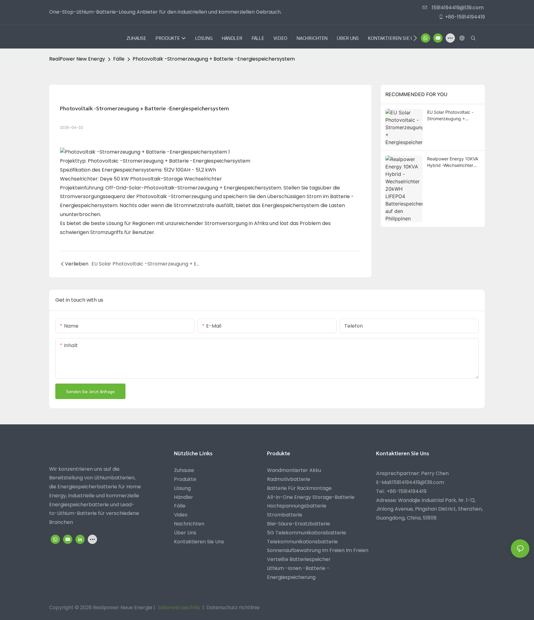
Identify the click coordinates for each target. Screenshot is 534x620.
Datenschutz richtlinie (233, 607)
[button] (415, 38)
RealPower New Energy (77, 58)
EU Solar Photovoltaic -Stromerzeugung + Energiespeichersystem (450, 115)
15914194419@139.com (457, 7)
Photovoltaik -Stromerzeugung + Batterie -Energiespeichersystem (214, 58)
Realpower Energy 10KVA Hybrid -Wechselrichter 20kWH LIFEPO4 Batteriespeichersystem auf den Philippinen (452, 162)
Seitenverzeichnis (178, 607)
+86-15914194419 (465, 16)
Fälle (119, 58)
